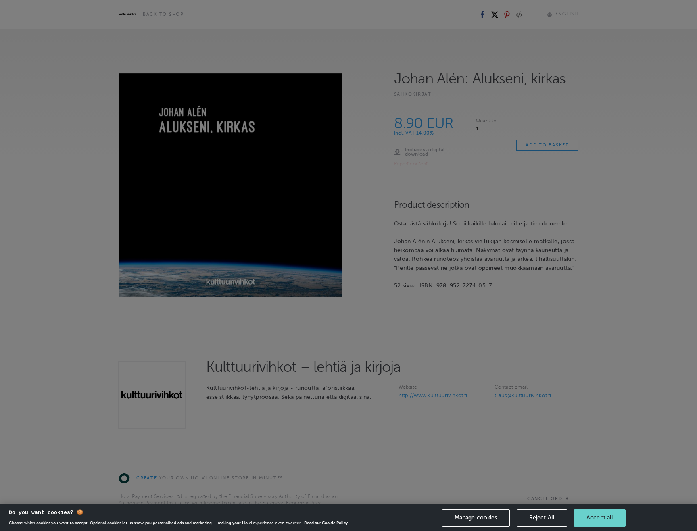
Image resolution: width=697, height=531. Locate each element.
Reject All (542, 517)
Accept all (599, 517)
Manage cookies (476, 517)
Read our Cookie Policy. (326, 523)
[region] (348, 517)
